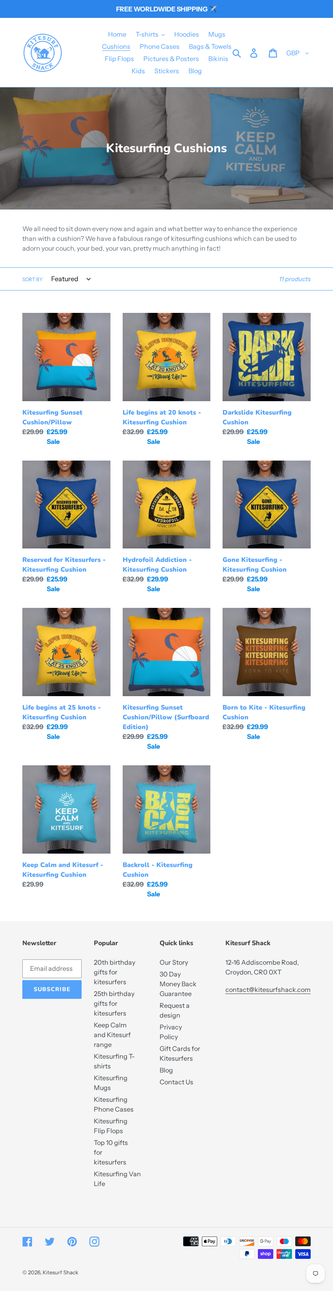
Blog (166, 1070)
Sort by (32, 279)
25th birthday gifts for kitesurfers (114, 1003)
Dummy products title (67, 6)
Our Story (174, 962)
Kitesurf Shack (60, 1272)
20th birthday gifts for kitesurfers (114, 972)
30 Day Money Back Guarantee (178, 984)
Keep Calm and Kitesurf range (112, 1035)
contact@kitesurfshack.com (268, 989)
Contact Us (176, 1082)
